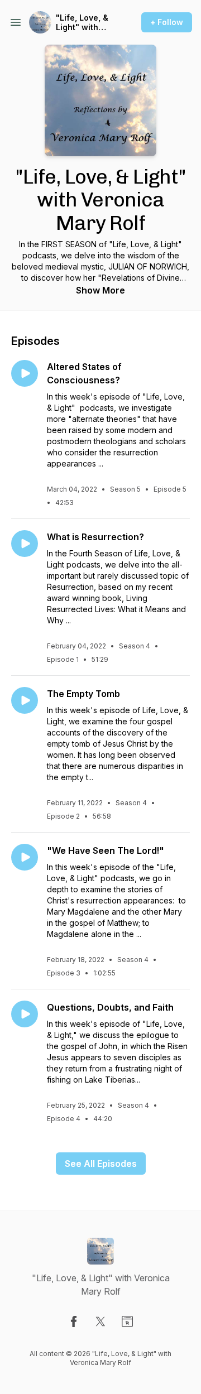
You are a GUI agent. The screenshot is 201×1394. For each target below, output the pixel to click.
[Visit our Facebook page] (73, 1321)
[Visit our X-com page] (100, 1321)
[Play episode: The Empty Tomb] (24, 700)
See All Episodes (101, 1163)
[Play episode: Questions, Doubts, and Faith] (24, 1014)
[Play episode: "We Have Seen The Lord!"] (24, 857)
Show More (100, 290)
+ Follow (166, 22)
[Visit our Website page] (127, 1321)
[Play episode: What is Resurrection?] (24, 543)
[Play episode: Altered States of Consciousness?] (24, 373)
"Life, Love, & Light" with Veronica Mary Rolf (85, 22)
